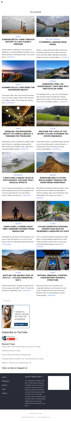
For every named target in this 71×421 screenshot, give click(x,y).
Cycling (52, 128)
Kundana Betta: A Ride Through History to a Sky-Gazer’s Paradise (18, 41)
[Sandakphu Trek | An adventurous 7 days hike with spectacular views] (52, 69)
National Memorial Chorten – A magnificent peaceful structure (52, 277)
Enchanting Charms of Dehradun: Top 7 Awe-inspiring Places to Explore (23, 358)
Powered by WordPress (28, 417)
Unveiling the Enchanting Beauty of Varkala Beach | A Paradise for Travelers (18, 133)
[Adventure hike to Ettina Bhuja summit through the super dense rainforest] (52, 162)
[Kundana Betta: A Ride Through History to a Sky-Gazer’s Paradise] (18, 25)
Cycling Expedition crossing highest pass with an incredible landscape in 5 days (53, 229)
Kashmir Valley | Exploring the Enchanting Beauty (16, 354)
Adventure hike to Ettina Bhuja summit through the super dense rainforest (53, 180)
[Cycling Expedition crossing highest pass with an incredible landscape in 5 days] (52, 211)
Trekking (56, 39)
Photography (18, 175)
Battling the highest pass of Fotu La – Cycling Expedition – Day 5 (18, 277)
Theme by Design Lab (43, 417)
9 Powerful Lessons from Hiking (11, 350)
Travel (18, 36)
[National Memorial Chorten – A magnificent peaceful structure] (52, 260)
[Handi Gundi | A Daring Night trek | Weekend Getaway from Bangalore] (18, 211)
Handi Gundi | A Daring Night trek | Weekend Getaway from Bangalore (18, 229)
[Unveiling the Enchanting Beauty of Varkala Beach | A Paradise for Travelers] (18, 116)
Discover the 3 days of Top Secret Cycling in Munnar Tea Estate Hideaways (52, 133)
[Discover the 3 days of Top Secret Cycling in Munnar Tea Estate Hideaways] (52, 116)
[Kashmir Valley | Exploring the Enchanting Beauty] (18, 71)
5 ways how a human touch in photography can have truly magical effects (18, 180)
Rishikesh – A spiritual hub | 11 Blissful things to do (16, 362)
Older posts (6, 300)
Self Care (49, 39)
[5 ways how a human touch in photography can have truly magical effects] (18, 162)
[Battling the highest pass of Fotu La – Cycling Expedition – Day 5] (18, 260)
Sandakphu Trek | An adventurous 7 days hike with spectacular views (52, 86)
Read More (11, 57)
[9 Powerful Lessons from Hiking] (52, 26)
